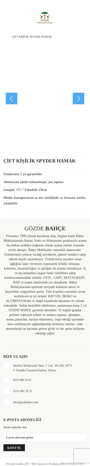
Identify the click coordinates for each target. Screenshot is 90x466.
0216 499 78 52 (22, 391)
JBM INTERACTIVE (72, 464)
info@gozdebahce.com (25, 402)
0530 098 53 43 (17, 4)
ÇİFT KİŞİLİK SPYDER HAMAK (39, 161)
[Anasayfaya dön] (7, 37)
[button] (78, 98)
